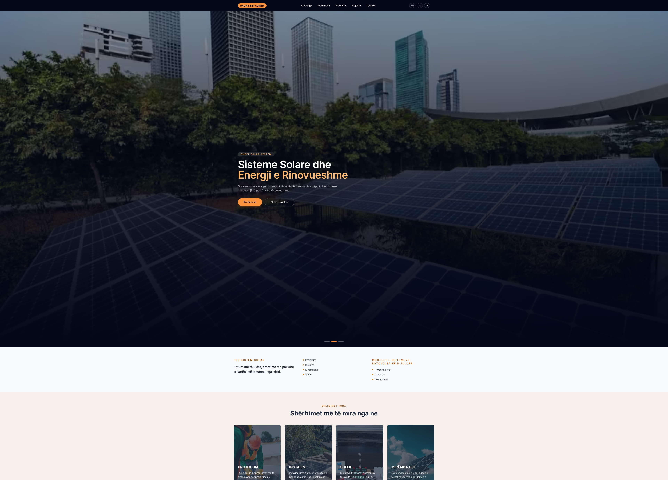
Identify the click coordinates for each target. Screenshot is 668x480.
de (427, 5)
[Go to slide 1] (327, 341)
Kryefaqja (306, 5)
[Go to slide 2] (334, 341)
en (419, 5)
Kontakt (370, 5)
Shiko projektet (280, 202)
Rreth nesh (323, 5)
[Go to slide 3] (341, 341)
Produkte (340, 5)
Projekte (356, 5)
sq (412, 5)
